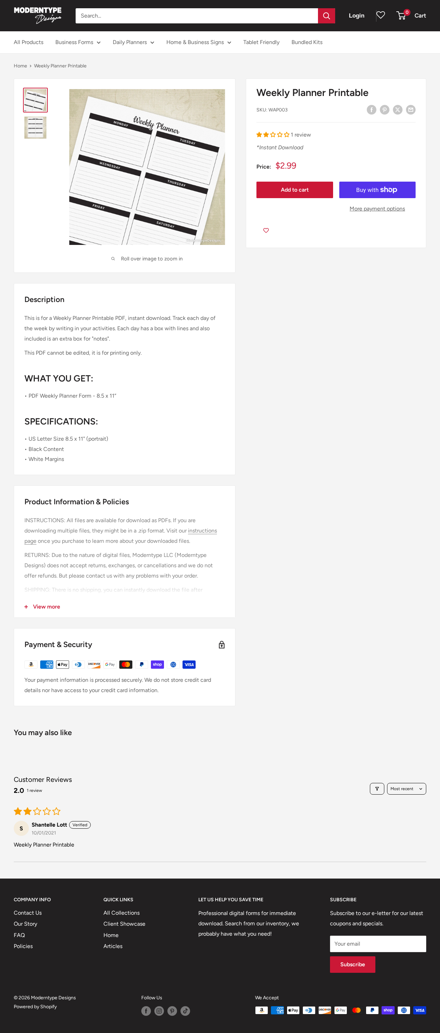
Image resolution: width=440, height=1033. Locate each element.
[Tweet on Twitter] (398, 109)
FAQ (19, 935)
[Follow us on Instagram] (159, 1011)
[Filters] (377, 789)
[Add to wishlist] (266, 230)
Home (20, 66)
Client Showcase (124, 924)
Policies (23, 946)
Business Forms (74, 42)
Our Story (25, 924)
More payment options (377, 208)
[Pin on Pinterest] (384, 109)
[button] (273, 134)
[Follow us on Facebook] (146, 1011)
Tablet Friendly (261, 42)
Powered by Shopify (35, 1007)
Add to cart (295, 189)
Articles (112, 946)
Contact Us (28, 913)
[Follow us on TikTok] (185, 1011)
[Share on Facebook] (371, 109)
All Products (28, 42)
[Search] (326, 15)
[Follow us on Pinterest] (172, 1011)
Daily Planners (130, 42)
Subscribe (352, 964)
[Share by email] (411, 109)
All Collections (121, 913)
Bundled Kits (307, 42)
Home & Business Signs (195, 42)
